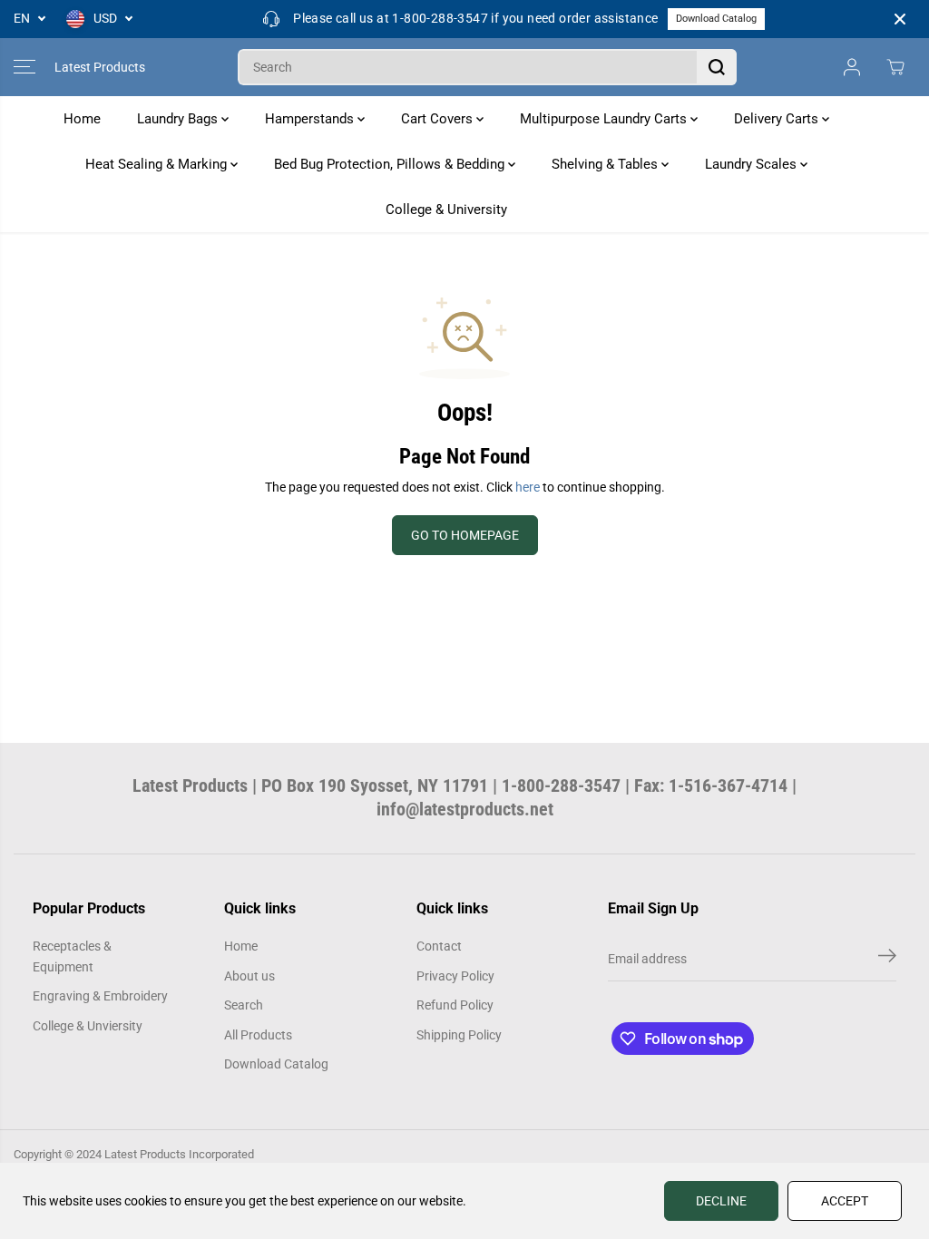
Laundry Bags (179, 119)
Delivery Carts (778, 119)
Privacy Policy (455, 976)
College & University (446, 209)
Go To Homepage (465, 535)
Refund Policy (455, 1005)
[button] (24, 67)
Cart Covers (438, 119)
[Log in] (852, 67)
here (527, 487)
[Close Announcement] (900, 19)
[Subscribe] (887, 958)
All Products (258, 1035)
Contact (439, 946)
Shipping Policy (459, 1035)
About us (249, 976)
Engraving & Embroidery (100, 996)
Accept (844, 1201)
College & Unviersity (87, 1026)
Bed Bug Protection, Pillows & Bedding (391, 164)
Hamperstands (311, 119)
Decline (721, 1201)
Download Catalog (716, 18)
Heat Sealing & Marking (157, 164)
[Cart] (895, 67)
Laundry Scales (752, 164)
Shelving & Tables (606, 164)
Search (243, 1005)
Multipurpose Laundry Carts (605, 119)
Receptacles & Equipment (72, 956)
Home (82, 119)
